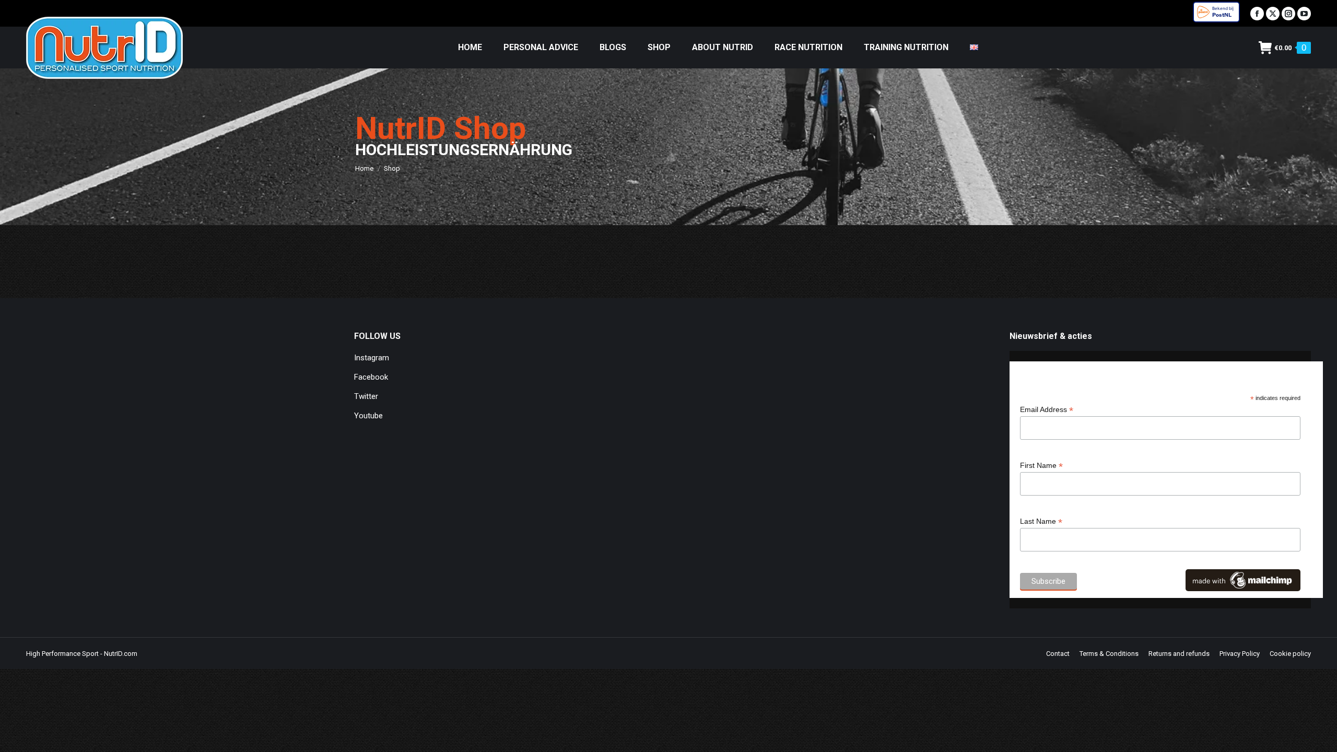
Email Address (1046, 410)
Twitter (366, 396)
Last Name (1041, 521)
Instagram (371, 357)
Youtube (368, 415)
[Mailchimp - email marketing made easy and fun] (1243, 588)
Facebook (371, 377)
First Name (1041, 466)
